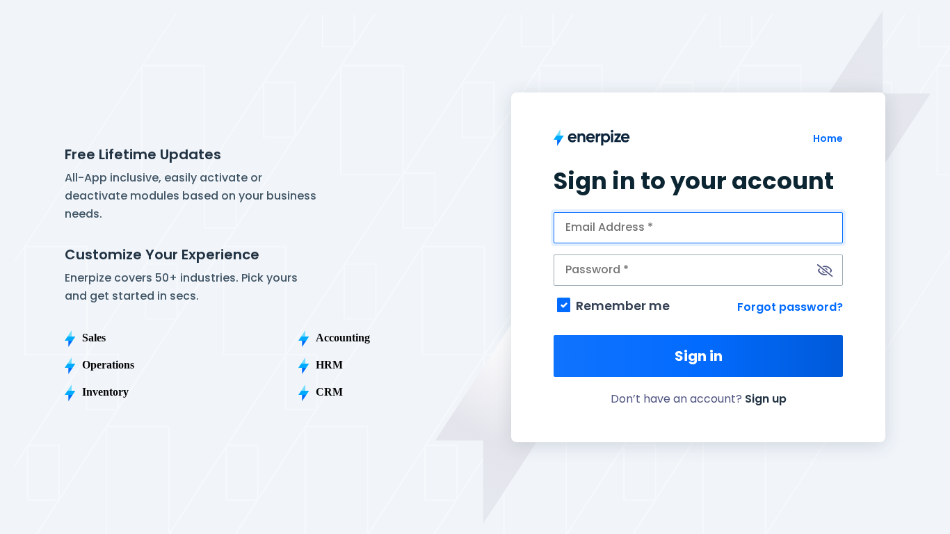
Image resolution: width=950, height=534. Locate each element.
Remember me (623, 306)
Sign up (766, 399)
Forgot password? (790, 307)
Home (828, 138)
